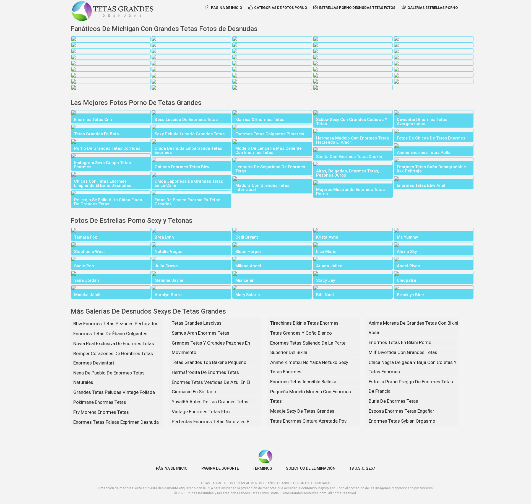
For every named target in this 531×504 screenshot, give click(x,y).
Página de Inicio (226, 8)
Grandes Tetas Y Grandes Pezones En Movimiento (211, 347)
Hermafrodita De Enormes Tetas (205, 372)
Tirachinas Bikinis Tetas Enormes (304, 323)
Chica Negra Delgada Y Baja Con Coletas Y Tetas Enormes (413, 367)
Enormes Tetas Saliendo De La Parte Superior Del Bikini (307, 347)
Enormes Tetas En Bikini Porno (400, 342)
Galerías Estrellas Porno (432, 8)
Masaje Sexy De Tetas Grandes (302, 411)
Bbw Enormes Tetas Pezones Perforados (115, 323)
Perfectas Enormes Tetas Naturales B (210, 421)
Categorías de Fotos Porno (280, 8)
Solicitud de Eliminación (310, 468)
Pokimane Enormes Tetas (99, 402)
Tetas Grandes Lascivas (197, 323)
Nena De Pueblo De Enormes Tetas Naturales (109, 377)
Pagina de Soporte (220, 468)
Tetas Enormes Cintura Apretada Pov (308, 421)
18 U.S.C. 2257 (362, 468)
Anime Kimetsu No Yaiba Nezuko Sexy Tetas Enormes (309, 367)
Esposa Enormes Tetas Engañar (401, 411)
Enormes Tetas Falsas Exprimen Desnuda (116, 422)
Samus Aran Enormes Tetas (200, 333)
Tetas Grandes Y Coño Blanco (301, 333)
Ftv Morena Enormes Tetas (101, 412)
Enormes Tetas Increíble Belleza (303, 381)
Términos (262, 468)
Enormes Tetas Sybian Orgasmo (402, 421)
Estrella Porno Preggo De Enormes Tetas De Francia (411, 386)
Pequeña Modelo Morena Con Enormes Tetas (310, 396)
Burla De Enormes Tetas (393, 401)
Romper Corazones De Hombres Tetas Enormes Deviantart (113, 358)
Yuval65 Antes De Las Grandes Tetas (210, 401)
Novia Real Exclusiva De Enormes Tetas (113, 343)
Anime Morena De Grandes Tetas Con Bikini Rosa (413, 327)
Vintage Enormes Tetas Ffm (201, 411)
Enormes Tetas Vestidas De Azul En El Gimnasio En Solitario (211, 386)
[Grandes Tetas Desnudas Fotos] (113, 11)
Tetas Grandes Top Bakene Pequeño (209, 362)
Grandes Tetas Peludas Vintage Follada (114, 392)
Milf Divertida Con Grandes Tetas (403, 352)
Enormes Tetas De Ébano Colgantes (110, 333)
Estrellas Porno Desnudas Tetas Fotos (357, 8)
